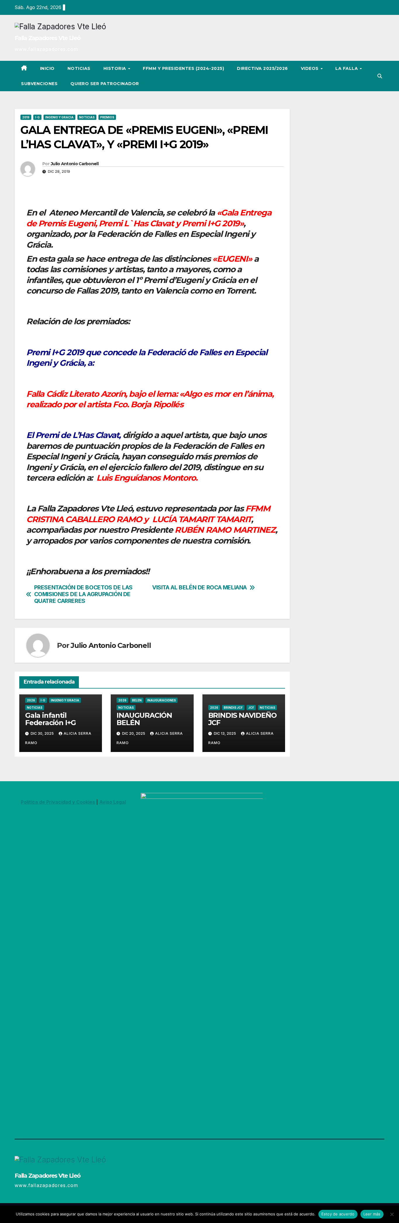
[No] (392, 1214)
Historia (115, 68)
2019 (26, 117)
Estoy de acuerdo (338, 1214)
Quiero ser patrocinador (104, 83)
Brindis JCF (233, 707)
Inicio (47, 68)
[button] (379, 76)
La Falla (347, 68)
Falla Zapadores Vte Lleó (47, 38)
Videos (310, 68)
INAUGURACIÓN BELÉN (144, 719)
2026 (31, 700)
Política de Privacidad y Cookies (58, 802)
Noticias (79, 68)
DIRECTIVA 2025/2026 (262, 68)
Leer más (372, 1214)
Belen (137, 700)
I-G (37, 117)
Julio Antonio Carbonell (74, 163)
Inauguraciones (161, 700)
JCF (251, 707)
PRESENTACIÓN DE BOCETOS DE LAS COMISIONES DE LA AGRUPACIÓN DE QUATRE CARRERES (83, 594)
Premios (107, 117)
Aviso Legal (112, 802)
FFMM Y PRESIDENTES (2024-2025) (183, 68)
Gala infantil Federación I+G (50, 719)
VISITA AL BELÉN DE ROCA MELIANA (199, 587)
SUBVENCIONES (39, 83)
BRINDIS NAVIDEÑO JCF (242, 719)
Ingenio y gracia (59, 117)
